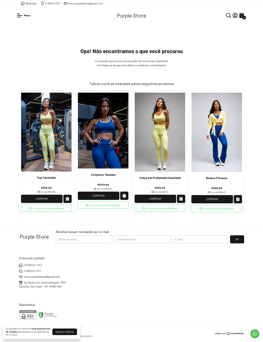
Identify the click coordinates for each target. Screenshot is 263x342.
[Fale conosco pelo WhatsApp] (254, 333)
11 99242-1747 (52, 3)
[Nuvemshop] (229, 334)
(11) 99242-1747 (33, 265)
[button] (46, 208)
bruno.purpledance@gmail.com (85, 3)
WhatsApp (31, 3)
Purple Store (131, 15)
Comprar (42, 198)
